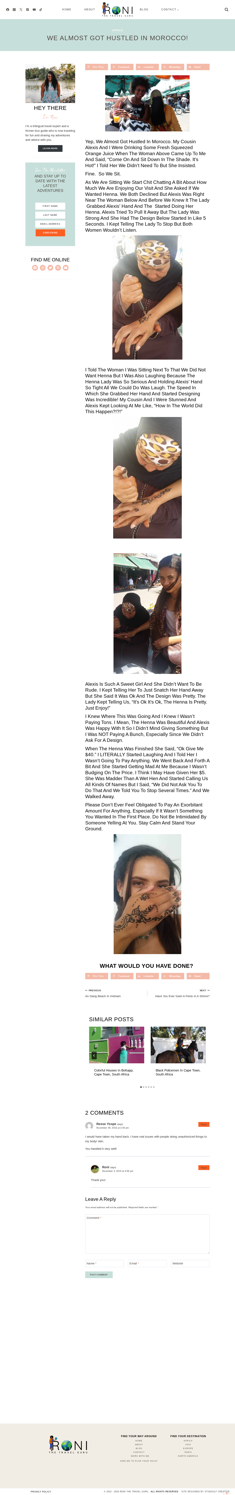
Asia (188, 1444)
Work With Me (140, 1456)
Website (177, 1263)
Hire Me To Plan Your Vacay (139, 1461)
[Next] (200, 1055)
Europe (188, 1448)
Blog (144, 9)
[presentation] (116, 1045)
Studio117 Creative (217, 1491)
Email (134, 1263)
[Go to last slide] (94, 1055)
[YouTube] (34, 9)
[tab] (141, 1087)
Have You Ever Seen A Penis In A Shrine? (182, 993)
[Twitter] (21, 9)
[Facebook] (8, 9)
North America (188, 1456)
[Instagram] (14, 9)
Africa (117, 30)
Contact (139, 1452)
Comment (94, 1217)
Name (91, 1263)
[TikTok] (41, 9)
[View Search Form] (226, 9)
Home (66, 9)
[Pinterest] (27, 9)
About (89, 9)
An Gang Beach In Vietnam (103, 993)
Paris (188, 1452)
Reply (204, 1124)
